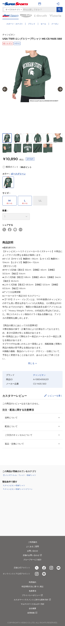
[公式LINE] (44, 574)
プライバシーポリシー (31, 595)
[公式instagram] (51, 568)
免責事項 (32, 591)
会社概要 (32, 608)
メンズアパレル (11, 475)
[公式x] (37, 568)
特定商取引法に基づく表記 (32, 586)
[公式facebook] (44, 568)
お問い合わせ (32, 551)
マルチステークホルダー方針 (32, 604)
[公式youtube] (58, 568)
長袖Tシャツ (31, 475)
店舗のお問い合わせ (31, 555)
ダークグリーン (18, 173)
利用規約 (32, 582)
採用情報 (31, 613)
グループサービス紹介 (32, 559)
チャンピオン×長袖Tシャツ (15, 485)
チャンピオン (8, 34)
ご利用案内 (32, 542)
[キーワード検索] (60, 9)
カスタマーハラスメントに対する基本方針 (31, 599)
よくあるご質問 (32, 546)
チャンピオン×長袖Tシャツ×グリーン (18, 489)
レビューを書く (55, 395)
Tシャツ (22, 475)
